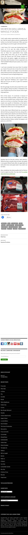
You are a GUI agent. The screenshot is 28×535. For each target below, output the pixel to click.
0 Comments (17, 34)
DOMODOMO (4, 439)
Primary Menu (26, 7)
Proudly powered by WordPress (7, 533)
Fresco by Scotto (4, 431)
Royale (2, 399)
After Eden (3, 388)
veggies (15, 228)
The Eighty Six (4, 447)
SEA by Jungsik (4, 453)
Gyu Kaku (3, 464)
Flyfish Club (3, 404)
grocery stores (19, 225)
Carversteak (3, 434)
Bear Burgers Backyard (6, 410)
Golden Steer (4, 442)
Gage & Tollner (4, 418)
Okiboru (3, 450)
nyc (20, 226)
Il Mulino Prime (4, 472)
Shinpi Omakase (4, 445)
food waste (14, 223)
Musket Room (4, 437)
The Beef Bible (4, 377)
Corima (2, 407)
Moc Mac (3, 469)
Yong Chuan (3, 477)
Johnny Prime (10, 34)
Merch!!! (3, 375)
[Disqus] (14, 268)
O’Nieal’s (3, 461)
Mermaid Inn (4, 429)
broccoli (4, 223)
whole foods (22, 228)
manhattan (4, 226)
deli (9, 223)
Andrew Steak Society (6, 415)
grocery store (10, 225)
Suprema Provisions (5, 241)
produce (4, 228)
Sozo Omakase (4, 423)
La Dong (3, 391)
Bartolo (2, 456)
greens (3, 225)
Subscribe (4, 359)
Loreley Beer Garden (5, 466)
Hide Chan (4, 235)
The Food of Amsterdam (6, 426)
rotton (9, 228)
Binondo (3, 474)
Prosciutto (3, 386)
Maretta (2, 413)
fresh (20, 223)
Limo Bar (3, 396)
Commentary (4, 26)
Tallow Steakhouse (5, 402)
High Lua (3, 458)
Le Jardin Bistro (4, 421)
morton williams (13, 226)
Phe (2, 394)
